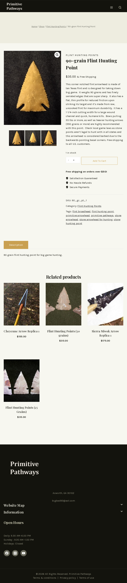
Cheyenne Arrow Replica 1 (21, 331)
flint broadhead (81, 211)
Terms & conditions (44, 577)
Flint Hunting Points (82, 55)
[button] (57, 55)
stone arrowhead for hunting (96, 219)
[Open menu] (111, 6)
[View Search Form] (120, 6)
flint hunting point (103, 211)
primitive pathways (102, 215)
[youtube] (23, 553)
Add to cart (99, 160)
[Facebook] (7, 553)
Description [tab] (16, 244)
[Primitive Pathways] (14, 6)
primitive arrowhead (78, 215)
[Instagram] (15, 553)
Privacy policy (68, 577)
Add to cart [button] (21, 349)
